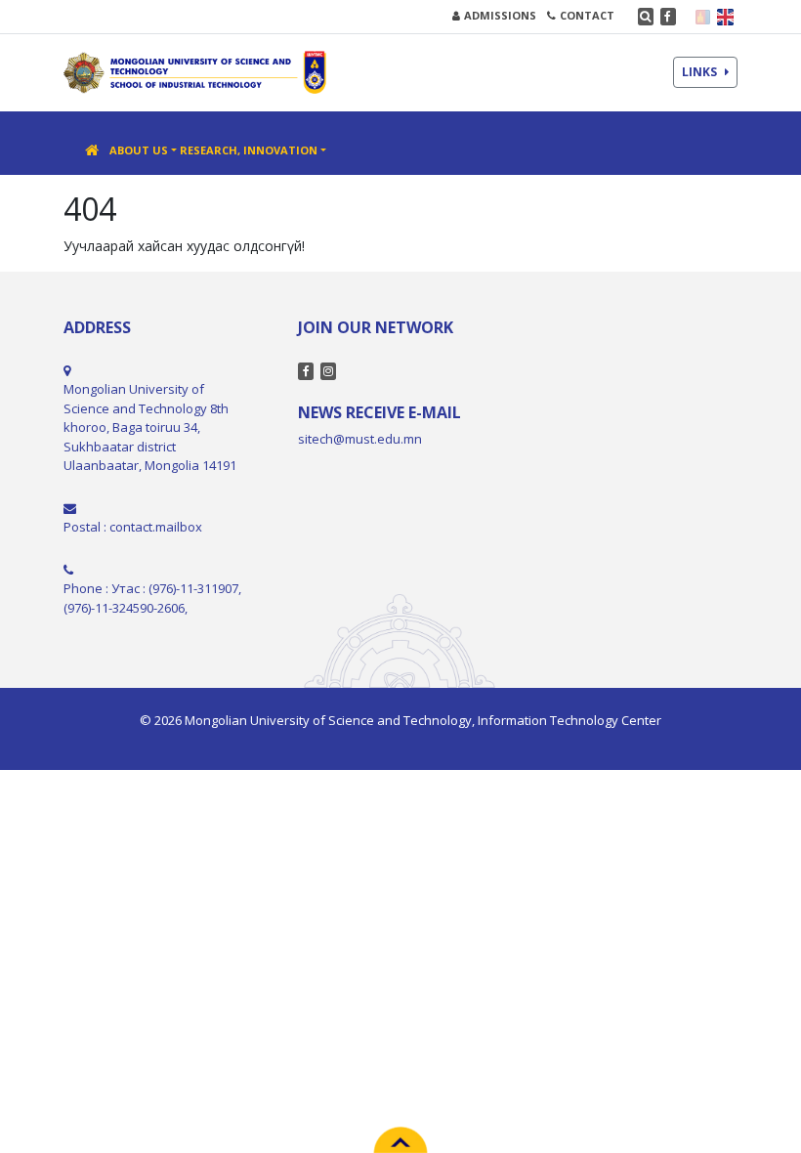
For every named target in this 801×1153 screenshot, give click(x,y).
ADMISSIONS (500, 15)
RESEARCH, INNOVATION (248, 150)
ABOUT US (138, 150)
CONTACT (587, 15)
